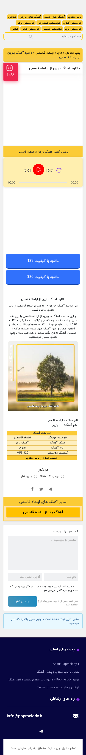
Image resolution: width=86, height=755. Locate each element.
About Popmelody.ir (66, 664)
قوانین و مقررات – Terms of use (58, 687)
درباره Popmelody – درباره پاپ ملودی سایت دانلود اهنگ (43, 680)
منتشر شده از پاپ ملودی (42, 458)
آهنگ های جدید (54, 17)
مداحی (12, 17)
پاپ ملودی (74, 17)
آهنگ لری (22, 443)
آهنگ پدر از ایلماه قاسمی (43, 512)
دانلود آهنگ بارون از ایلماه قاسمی (54, 68)
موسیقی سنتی (52, 29)
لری (59, 53)
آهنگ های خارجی (30, 17)
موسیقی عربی (30, 29)
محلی (14, 29)
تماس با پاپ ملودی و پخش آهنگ (58, 672)
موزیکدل (43, 470)
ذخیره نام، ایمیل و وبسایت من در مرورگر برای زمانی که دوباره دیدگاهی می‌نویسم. (41, 588)
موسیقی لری (73, 29)
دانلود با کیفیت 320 (43, 276)
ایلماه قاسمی (45, 53)
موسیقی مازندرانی (49, 23)
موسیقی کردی (72, 23)
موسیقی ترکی (25, 23)
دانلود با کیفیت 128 (43, 260)
